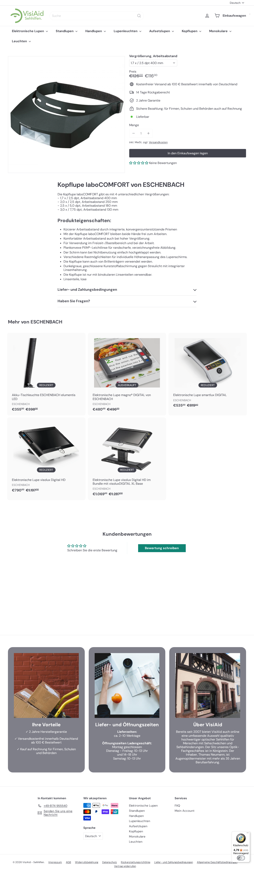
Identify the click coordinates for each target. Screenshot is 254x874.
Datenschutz (109, 862)
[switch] (241, 858)
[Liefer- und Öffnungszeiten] (127, 685)
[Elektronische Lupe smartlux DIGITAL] (207, 372)
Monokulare (218, 31)
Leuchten (20, 41)
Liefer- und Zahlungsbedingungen (173, 862)
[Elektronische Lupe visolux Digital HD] (46, 456)
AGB (68, 862)
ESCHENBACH (46, 322)
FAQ (177, 806)
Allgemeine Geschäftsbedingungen (217, 862)
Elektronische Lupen (28, 31)
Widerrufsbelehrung (86, 862)
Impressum (55, 862)
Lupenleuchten (126, 31)
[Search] (139, 15)
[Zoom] (66, 114)
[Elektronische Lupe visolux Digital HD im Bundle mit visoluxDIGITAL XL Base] (127, 458)
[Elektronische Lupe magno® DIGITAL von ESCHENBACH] (127, 374)
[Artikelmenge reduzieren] (133, 133)
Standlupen (65, 31)
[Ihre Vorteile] (46, 685)
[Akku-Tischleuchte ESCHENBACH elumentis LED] (46, 374)
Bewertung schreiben (162, 548)
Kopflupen (190, 31)
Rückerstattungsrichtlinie (135, 862)
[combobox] (97, 15)
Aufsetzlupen (160, 31)
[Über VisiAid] (207, 685)
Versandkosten (158, 142)
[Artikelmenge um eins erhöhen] (148, 133)
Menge (134, 125)
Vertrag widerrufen (125, 866)
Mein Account (184, 811)
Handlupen (94, 31)
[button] (138, 163)
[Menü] (247, 833)
